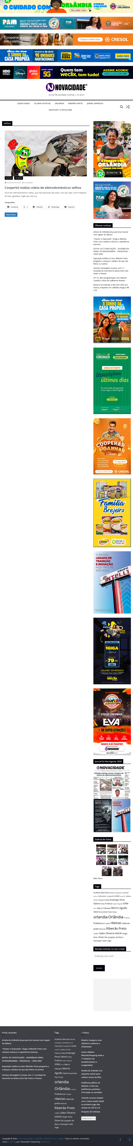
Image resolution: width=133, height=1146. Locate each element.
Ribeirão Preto (75, 103)
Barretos (105, 892)
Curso (95, 900)
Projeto (107, 923)
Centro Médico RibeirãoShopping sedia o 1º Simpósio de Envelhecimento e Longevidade (92, 1058)
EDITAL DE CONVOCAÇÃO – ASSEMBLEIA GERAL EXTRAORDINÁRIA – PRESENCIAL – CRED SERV (111, 251)
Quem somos (23, 103)
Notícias (9, 178)
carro (95, 896)
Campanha (118, 893)
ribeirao (116, 923)
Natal (95, 912)
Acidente (97, 892)
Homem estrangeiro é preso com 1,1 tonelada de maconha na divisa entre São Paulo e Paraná (110, 271)
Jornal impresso (95, 103)
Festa (103, 904)
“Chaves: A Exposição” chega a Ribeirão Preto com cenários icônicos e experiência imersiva (111, 242)
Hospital (119, 904)
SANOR (118, 933)
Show (101, 937)
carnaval (125, 893)
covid (116, 896)
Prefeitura (98, 923)
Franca (108, 903)
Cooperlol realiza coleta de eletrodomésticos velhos (43, 187)
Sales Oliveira (106, 933)
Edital (107, 900)
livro (95, 908)
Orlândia (59, 103)
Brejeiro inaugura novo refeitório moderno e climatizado (91, 1043)
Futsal (114, 904)
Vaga (109, 940)
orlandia (100, 916)
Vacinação (97, 940)
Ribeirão (102, 929)
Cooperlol (110, 896)
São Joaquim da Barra (113, 937)
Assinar (99, 968)
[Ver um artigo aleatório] (128, 107)
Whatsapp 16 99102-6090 (60, 110)
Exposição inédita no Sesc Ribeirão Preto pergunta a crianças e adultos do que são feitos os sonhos (110, 261)
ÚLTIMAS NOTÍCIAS (42, 103)
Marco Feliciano (104, 908)
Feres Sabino (61, 1056)
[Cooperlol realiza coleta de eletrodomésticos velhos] (46, 153)
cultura (128, 896)
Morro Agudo (119, 908)
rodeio (96, 933)
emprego (114, 899)
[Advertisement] (112, 995)
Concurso (102, 896)
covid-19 (122, 896)
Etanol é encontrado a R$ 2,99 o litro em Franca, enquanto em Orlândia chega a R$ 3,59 (111, 287)
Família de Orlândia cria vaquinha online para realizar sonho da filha (91, 1073)
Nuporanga (112, 912)
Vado (104, 940)
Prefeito (127, 918)
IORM (125, 903)
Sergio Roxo (67, 1117)
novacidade (28, 183)
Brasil (111, 893)
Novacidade (103, 912)
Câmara (101, 900)
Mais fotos (97, 878)
